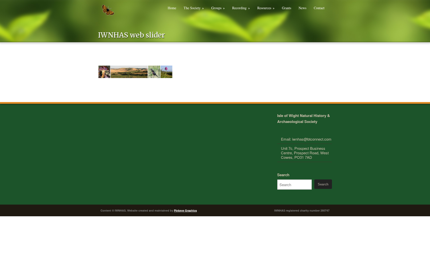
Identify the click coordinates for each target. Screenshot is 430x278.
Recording (241, 7)
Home (172, 7)
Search (283, 174)
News (302, 7)
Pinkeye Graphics (185, 210)
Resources (265, 7)
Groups (218, 7)
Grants (286, 7)
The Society (194, 7)
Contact (319, 7)
